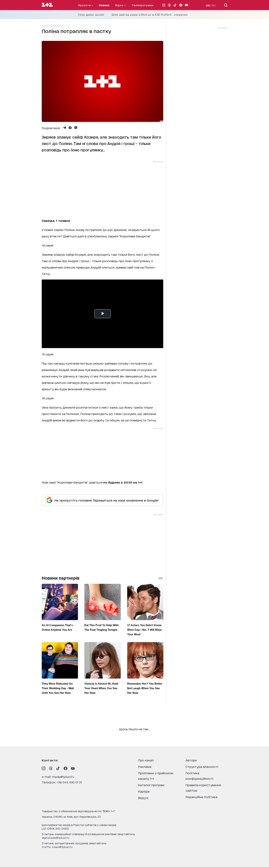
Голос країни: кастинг (91, 14)
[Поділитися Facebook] (70, 127)
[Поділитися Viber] (75, 127)
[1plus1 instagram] (43, 768)
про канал (146, 760)
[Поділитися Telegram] (64, 127)
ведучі (143, 797)
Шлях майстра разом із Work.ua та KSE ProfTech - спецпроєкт (150, 14)
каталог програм (151, 785)
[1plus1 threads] (51, 768)
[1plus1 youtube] (73, 768)
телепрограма (143, 5)
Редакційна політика (201, 796)
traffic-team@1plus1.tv (57, 846)
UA (208, 5)
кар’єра (144, 791)
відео (119, 5)
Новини (104, 5)
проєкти (84, 5)
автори (191, 760)
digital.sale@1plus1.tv (56, 837)
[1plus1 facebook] (65, 768)
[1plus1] (47, 5)
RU (213, 5)
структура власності (202, 766)
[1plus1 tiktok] (58, 768)
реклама (144, 766)
